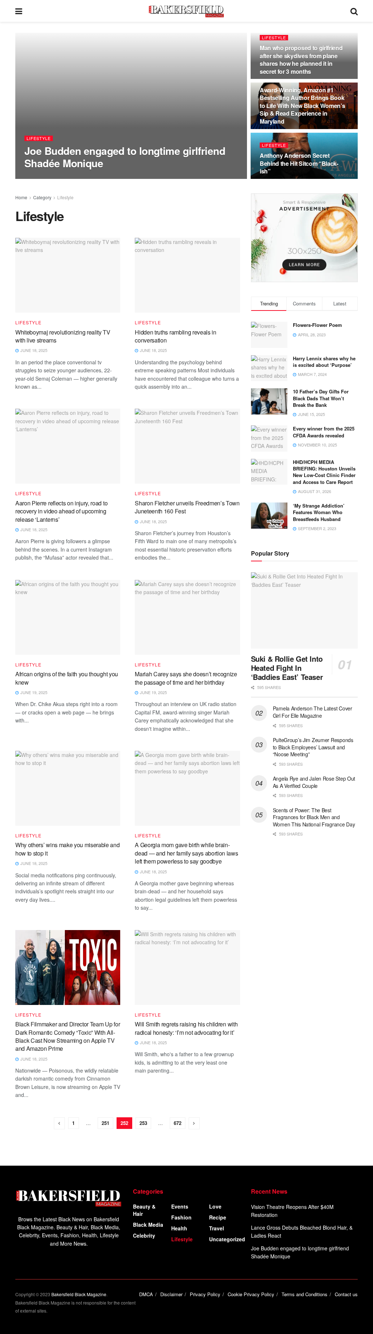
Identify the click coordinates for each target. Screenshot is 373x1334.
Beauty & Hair (144, 1210)
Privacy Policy (205, 1294)
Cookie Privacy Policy (251, 1294)
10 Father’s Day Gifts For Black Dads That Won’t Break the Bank (321, 398)
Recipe (217, 1217)
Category (42, 197)
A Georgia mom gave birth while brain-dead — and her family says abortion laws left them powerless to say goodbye (186, 853)
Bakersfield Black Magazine (78, 1294)
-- (32, 178)
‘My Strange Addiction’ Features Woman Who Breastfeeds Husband (319, 512)
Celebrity (144, 1235)
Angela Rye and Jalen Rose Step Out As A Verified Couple (314, 782)
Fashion (181, 1217)
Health (179, 1228)
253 (143, 1122)
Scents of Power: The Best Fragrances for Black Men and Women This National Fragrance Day (314, 817)
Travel (216, 1228)
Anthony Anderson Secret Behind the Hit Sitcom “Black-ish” (299, 163)
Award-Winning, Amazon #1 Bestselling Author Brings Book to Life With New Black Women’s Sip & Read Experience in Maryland (302, 105)
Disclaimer (171, 1294)
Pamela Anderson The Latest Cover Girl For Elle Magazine (312, 712)
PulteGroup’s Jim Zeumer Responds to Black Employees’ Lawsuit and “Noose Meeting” (313, 747)
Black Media (148, 1224)
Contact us (346, 1294)
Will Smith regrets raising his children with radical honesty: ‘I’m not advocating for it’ (186, 1028)
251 (105, 1122)
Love (215, 1206)
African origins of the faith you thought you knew (66, 678)
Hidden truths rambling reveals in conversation (175, 336)
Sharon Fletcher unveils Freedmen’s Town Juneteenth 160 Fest (187, 507)
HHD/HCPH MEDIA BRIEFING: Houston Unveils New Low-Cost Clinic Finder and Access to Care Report (324, 471)
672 (177, 1122)
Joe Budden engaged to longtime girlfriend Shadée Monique (124, 157)
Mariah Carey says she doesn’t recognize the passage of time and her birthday (186, 678)
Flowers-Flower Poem (317, 324)
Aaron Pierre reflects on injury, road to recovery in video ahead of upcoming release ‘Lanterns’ (61, 511)
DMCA (146, 1294)
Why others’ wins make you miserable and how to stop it (67, 849)
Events (179, 1206)
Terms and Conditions (304, 1294)
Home (21, 197)
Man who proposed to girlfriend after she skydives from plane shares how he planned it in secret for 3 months (301, 60)
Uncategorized (227, 1239)
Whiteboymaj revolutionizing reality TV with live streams (62, 336)
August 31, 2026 (58, 178)
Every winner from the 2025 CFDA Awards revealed (323, 431)
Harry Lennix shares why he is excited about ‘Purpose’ (324, 361)
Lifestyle (39, 138)
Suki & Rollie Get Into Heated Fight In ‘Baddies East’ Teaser (287, 667)
